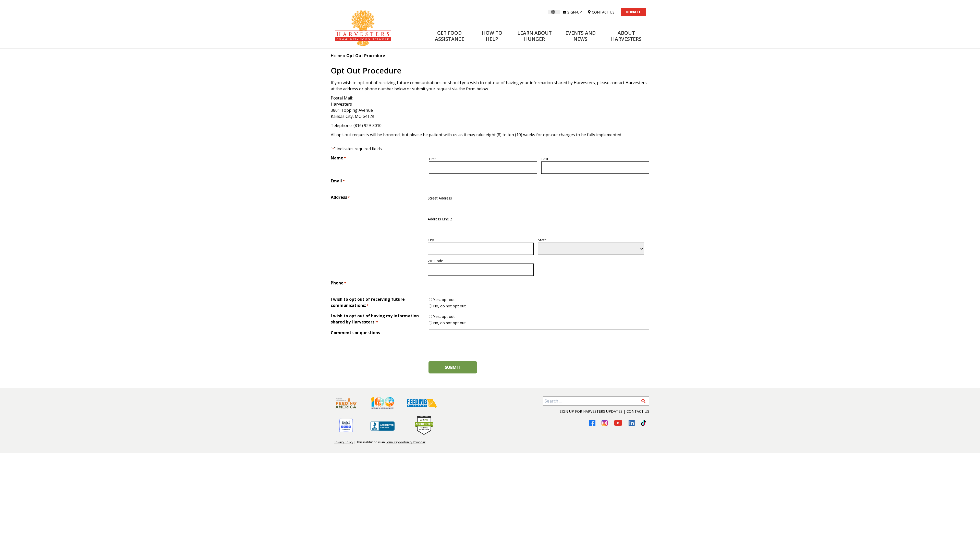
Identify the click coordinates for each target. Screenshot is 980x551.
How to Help (492, 35)
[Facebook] (592, 423)
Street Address (440, 198)
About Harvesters (626, 35)
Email (338, 181)
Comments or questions (355, 332)
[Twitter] (643, 423)
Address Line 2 (440, 219)
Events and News (580, 35)
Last (544, 158)
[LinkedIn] (632, 423)
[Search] (643, 401)
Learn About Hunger (534, 35)
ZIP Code (435, 260)
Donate (633, 11)
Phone (338, 283)
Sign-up (574, 12)
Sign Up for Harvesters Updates (591, 411)
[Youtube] (618, 423)
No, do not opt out (449, 305)
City (431, 239)
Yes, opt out (444, 299)
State (542, 239)
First (432, 158)
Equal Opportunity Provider (405, 442)
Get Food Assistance (449, 35)
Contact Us (638, 411)
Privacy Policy (343, 442)
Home (336, 55)
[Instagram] (604, 423)
